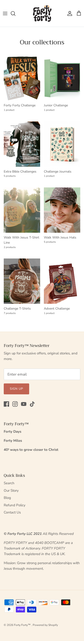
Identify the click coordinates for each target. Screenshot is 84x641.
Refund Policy (14, 505)
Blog (7, 497)
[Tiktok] (32, 404)
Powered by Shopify (45, 625)
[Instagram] (15, 404)
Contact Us (12, 512)
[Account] (68, 13)
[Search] (15, 13)
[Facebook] (6, 404)
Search (9, 483)
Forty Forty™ (22, 625)
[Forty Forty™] (42, 13)
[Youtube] (23, 404)
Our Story (11, 490)
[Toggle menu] (5, 13)
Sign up (16, 389)
